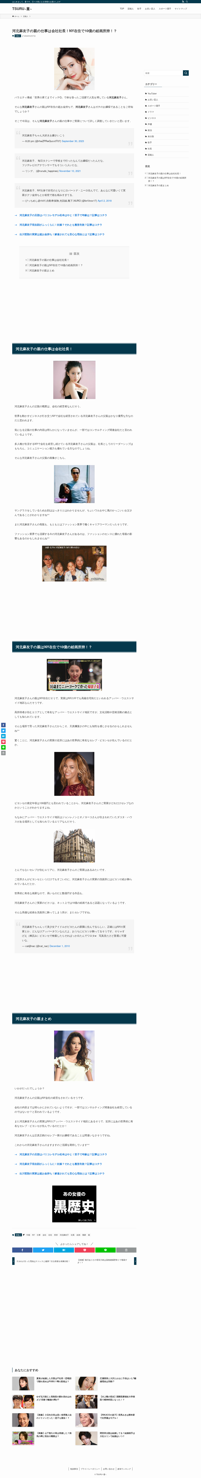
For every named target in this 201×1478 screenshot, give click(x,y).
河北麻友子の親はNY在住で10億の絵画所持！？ (56, 265)
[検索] (187, 1)
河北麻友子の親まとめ (41, 270)
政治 (150, 130)
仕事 (38, 1235)
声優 (150, 124)
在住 (50, 1235)
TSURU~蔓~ (22, 8)
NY (33, 1235)
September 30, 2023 (73, 141)
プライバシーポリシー (90, 1468)
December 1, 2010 (60, 946)
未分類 (151, 136)
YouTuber (152, 93)
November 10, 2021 (70, 171)
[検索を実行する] (186, 73)
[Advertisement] (74, 309)
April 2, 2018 (105, 200)
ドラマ (151, 111)
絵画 (78, 1235)
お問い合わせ (108, 1468)
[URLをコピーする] (126, 1250)
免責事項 (74, 1468)
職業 (84, 1235)
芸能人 (17, 36)
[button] (22, 1250)
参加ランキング (124, 1468)
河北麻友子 (64, 1235)
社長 (72, 1235)
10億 (28, 1235)
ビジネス (152, 117)
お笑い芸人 (153, 99)
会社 (44, 1235)
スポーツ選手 (154, 105)
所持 (56, 1235)
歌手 (150, 142)
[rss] (183, 1)
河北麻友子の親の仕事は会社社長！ (49, 260)
